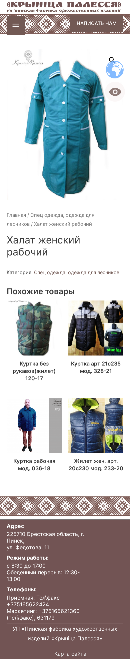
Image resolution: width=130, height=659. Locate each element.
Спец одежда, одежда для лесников (76, 272)
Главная (16, 215)
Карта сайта (70, 653)
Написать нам (97, 23)
